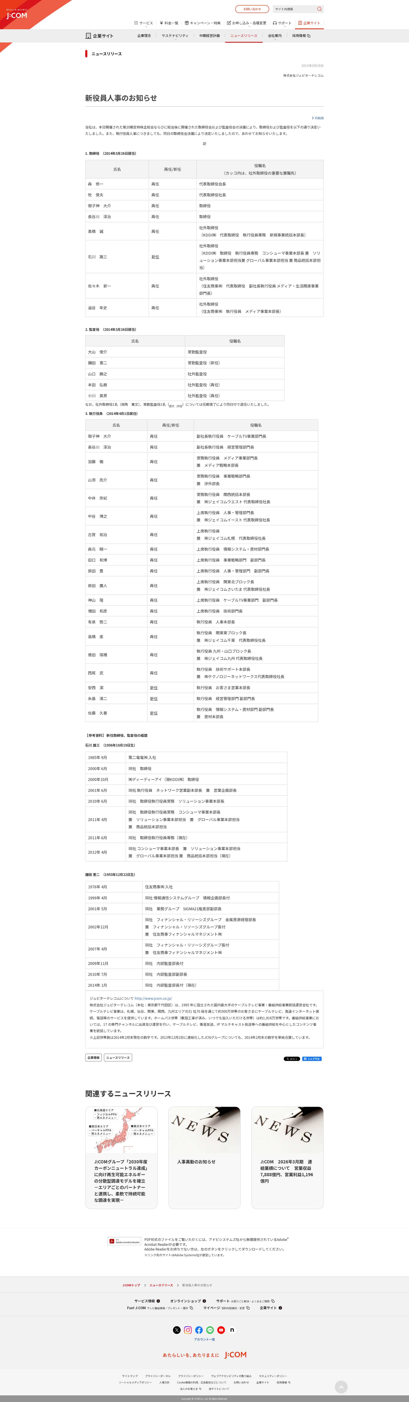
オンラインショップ (185, 1300)
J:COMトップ (131, 1285)
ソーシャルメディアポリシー (135, 1382)
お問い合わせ (252, 9)
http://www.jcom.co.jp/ (153, 998)
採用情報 (299, 35)
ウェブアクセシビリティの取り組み (231, 1376)
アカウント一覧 (204, 1339)
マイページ (224, 1307)
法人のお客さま (189, 1388)
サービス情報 (144, 1300)
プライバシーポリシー (191, 1376)
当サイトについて (219, 1388)
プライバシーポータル (158, 1376)
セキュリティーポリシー (273, 1376)
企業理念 (144, 35)
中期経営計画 (209, 35)
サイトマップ (130, 1376)
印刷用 (319, 118)
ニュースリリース (243, 35)
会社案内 (275, 35)
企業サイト (268, 1307)
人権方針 (164, 1382)
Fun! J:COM (157, 1307)
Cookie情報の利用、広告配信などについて (201, 1382)
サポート (242, 1300)
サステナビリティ (175, 35)
